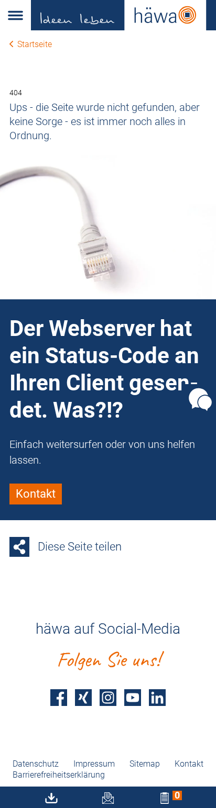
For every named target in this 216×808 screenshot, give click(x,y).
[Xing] (83, 697)
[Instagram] (108, 697)
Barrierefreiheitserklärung (59, 775)
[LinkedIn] (157, 697)
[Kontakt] (200, 400)
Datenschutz (36, 764)
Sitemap (144, 764)
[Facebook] (58, 697)
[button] (15, 15)
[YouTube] (132, 697)
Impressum (94, 764)
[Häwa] (123, 15)
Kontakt (189, 764)
